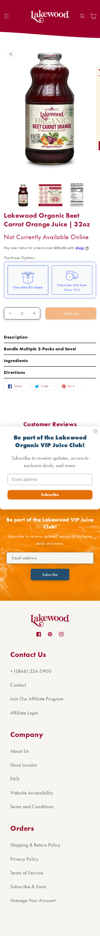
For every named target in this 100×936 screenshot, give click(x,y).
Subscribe (50, 494)
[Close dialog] (95, 431)
